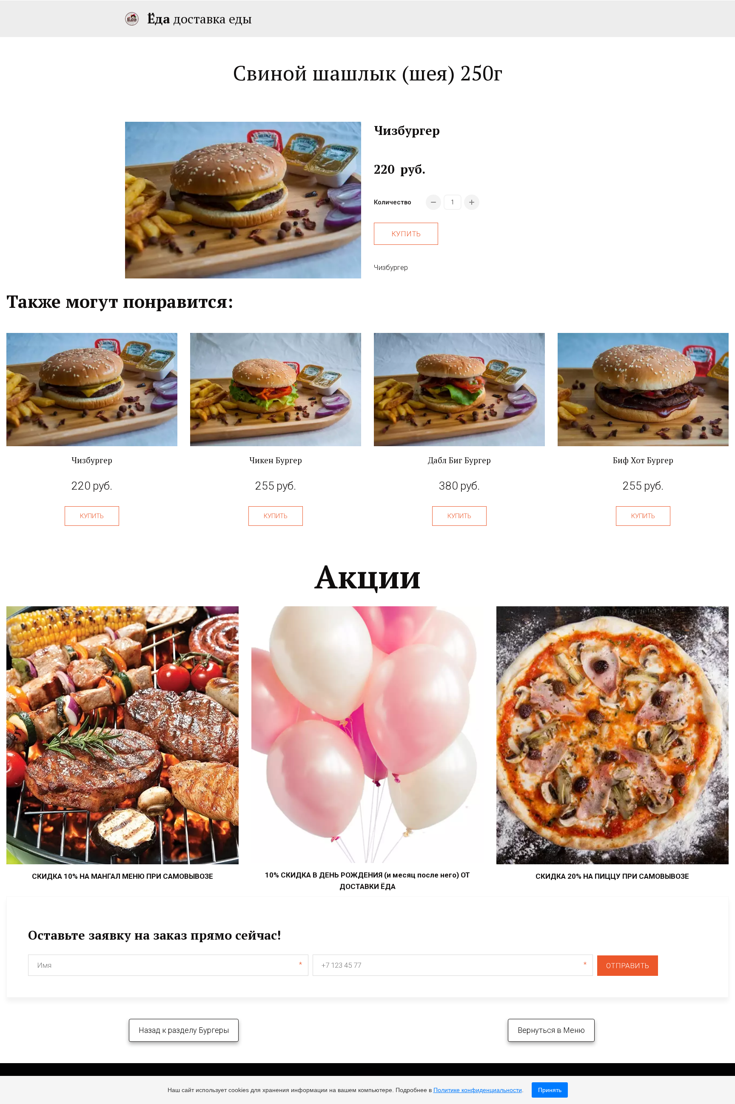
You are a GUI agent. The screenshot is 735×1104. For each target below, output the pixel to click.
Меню (453, 18)
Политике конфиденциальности (477, 1090)
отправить (627, 965)
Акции (501, 18)
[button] (92, 516)
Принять (549, 1090)
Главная (408, 18)
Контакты (548, 18)
